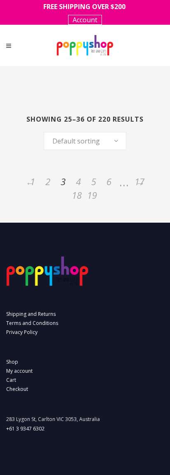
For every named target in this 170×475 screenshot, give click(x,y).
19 (92, 195)
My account (19, 370)
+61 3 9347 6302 (25, 428)
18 (77, 195)
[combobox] (85, 141)
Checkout (17, 389)
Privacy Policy (22, 332)
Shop (12, 361)
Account (85, 19)
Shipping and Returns (31, 313)
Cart (11, 379)
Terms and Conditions (32, 323)
